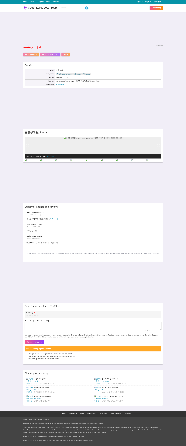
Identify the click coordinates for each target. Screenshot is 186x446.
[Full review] (54, 219)
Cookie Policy (103, 414)
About (48, 2)
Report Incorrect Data (50, 54)
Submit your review (34, 342)
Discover (32, 2)
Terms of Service (115, 414)
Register (148, 2)
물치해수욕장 (107, 387)
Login (138, 2)
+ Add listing (156, 8)
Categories (40, 2)
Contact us (55, 2)
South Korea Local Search (43, 7)
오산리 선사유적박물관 (110, 396)
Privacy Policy (91, 414)
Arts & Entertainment (64, 74)
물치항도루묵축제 (40, 396)
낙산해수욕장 (38, 379)
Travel (36, 381)
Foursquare (60, 84)
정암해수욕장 (38, 387)
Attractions (77, 74)
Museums (86, 74)
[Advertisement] (87, 29)
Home (25, 2)
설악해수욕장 (107, 379)
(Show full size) (50, 156)
